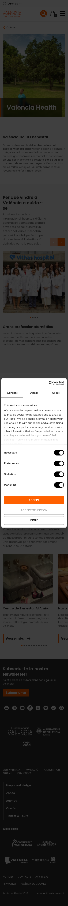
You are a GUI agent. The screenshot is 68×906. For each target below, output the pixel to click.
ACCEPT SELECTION (34, 510)
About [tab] (56, 392)
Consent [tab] (12, 392)
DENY (34, 520)
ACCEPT (34, 500)
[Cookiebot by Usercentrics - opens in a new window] (49, 383)
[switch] (59, 463)
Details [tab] (34, 392)
